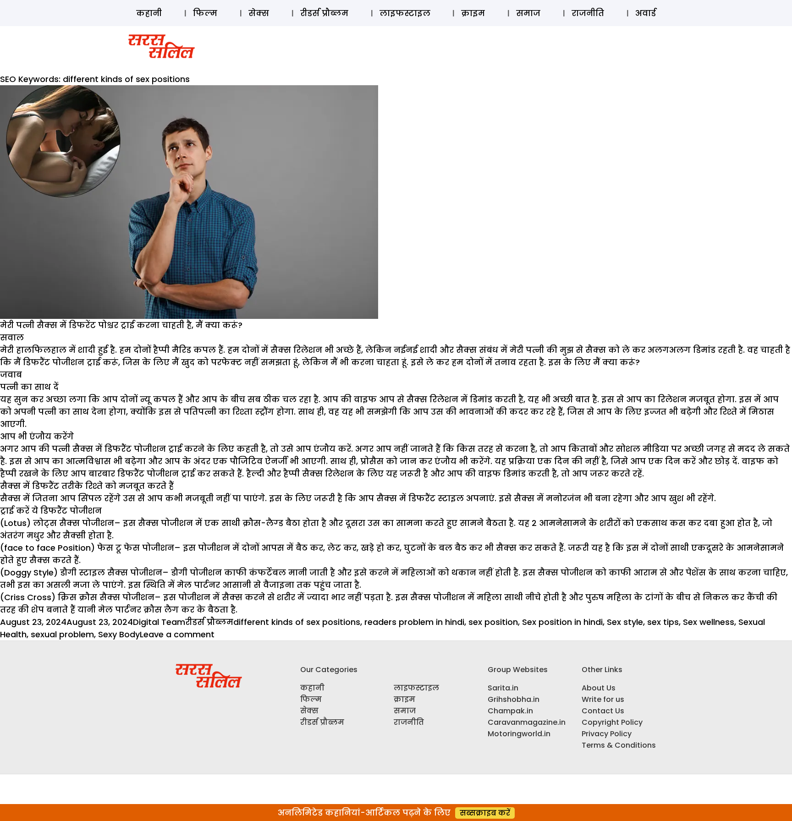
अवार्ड (645, 13)
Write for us (603, 699)
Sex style (625, 622)
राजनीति (588, 13)
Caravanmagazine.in (527, 722)
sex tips (663, 622)
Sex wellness (708, 622)
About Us (599, 688)
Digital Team (159, 622)
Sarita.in (503, 688)
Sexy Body (119, 634)
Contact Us (603, 711)
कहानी (149, 13)
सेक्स (258, 13)
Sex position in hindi (562, 622)
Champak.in (510, 711)
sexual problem (62, 634)
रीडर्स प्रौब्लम (324, 13)
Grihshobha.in (513, 699)
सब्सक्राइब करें (485, 813)
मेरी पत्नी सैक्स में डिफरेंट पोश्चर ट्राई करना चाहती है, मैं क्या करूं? (121, 325)
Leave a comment (177, 634)
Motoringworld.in (519, 733)
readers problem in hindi (414, 622)
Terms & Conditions (619, 745)
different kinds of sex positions (296, 622)
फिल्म (205, 13)
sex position (493, 622)
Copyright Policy (612, 722)
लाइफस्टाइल (405, 13)
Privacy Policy (607, 733)
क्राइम (473, 13)
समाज (528, 13)
